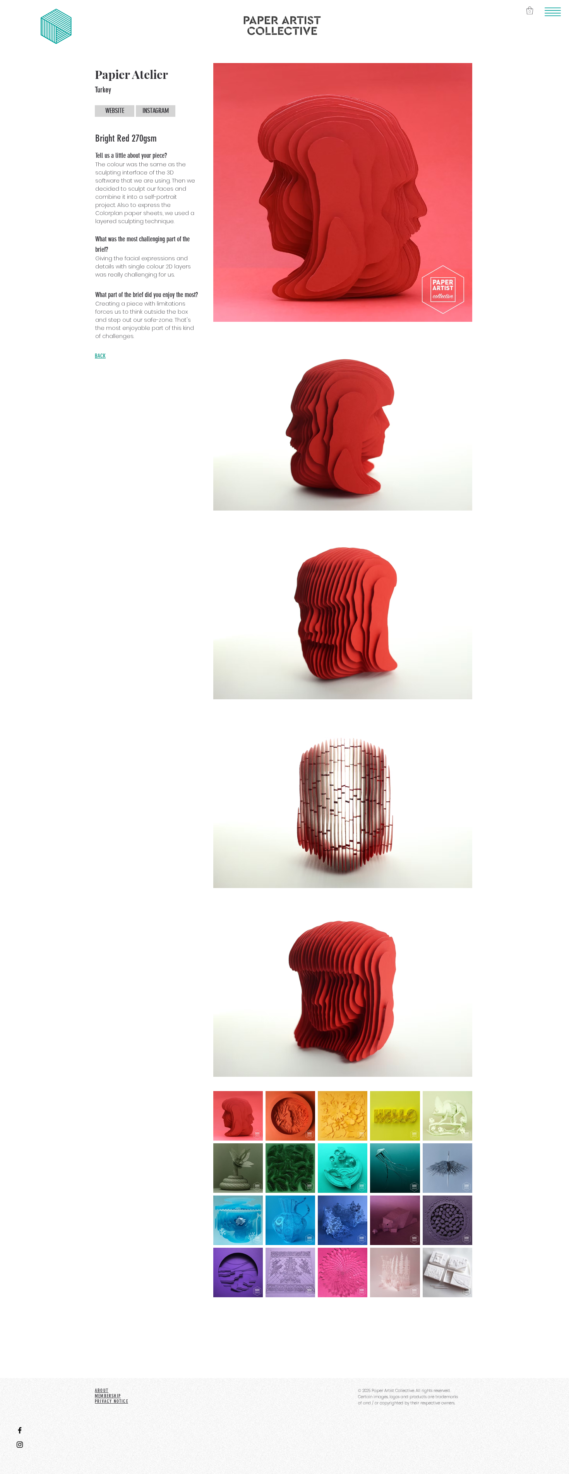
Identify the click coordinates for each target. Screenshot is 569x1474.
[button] (553, 12)
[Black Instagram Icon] (19, 1444)
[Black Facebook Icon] (19, 1430)
